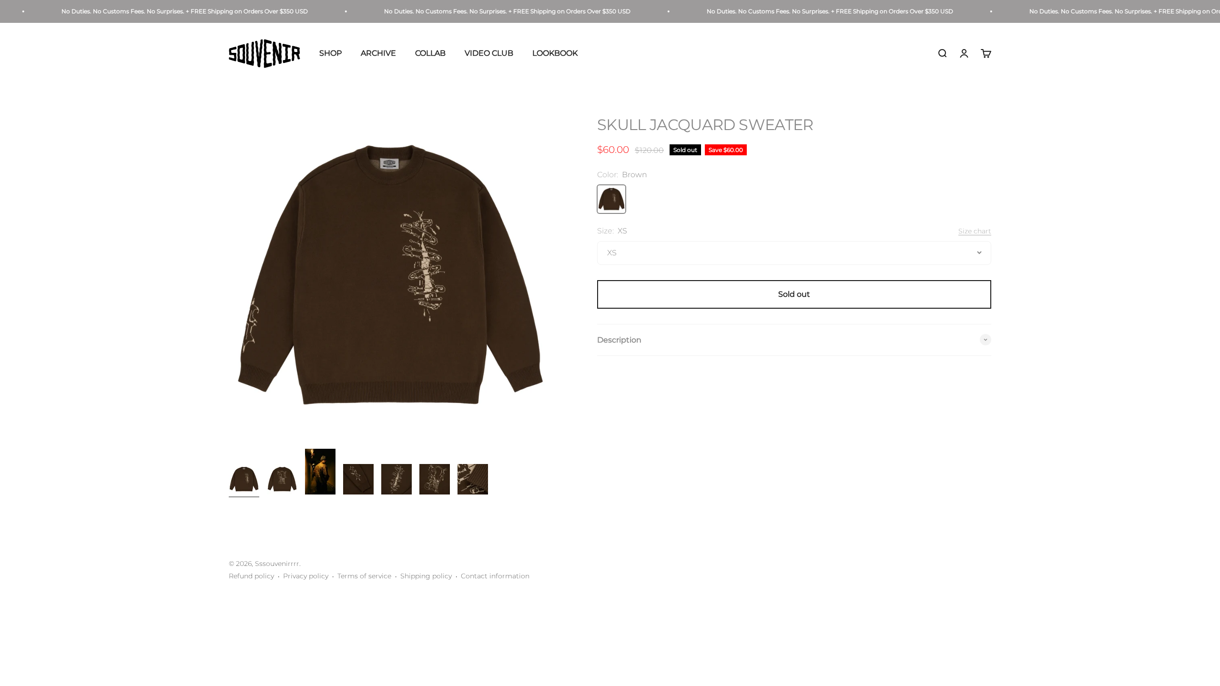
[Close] (1192, 390)
